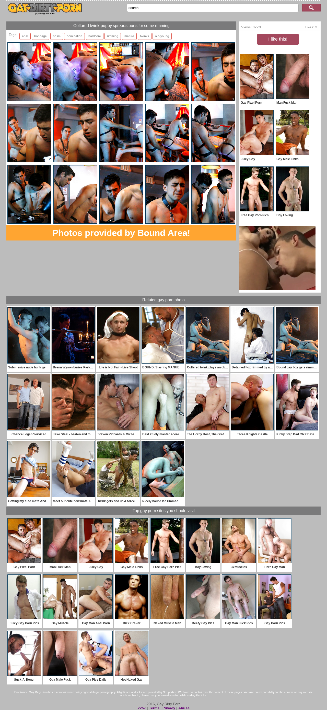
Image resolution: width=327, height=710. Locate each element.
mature (129, 36)
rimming (112, 36)
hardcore (94, 36)
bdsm (57, 36)
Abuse (184, 708)
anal (25, 36)
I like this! (277, 39)
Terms (154, 708)
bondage (40, 36)
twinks (144, 36)
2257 (142, 708)
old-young (162, 36)
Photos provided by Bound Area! (121, 233)
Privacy (168, 708)
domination (74, 36)
